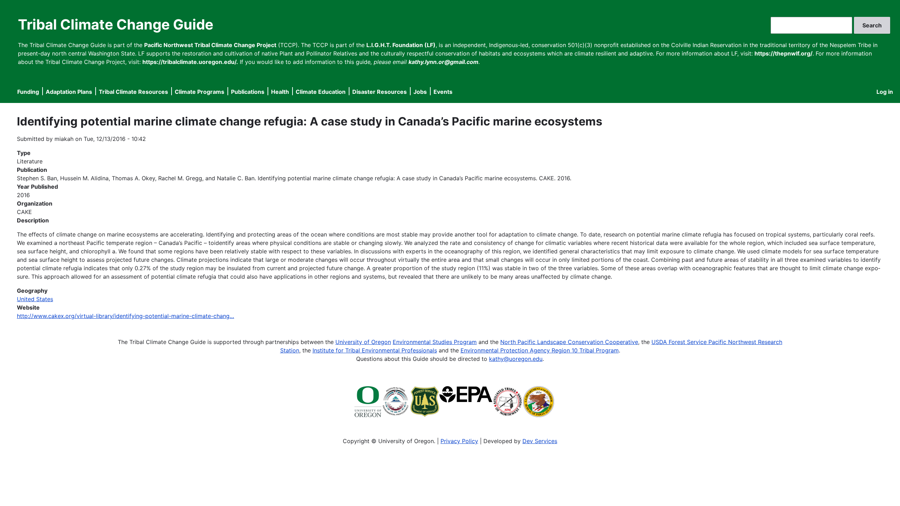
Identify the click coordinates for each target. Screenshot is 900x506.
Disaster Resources (379, 91)
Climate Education (321, 91)
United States (35, 299)
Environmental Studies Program (435, 341)
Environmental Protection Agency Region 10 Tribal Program (540, 350)
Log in (884, 91)
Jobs (420, 91)
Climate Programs (199, 91)
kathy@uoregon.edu (515, 358)
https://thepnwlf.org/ (783, 53)
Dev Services (539, 441)
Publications (247, 91)
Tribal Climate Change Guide (115, 24)
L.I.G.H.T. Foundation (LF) (401, 44)
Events (442, 91)
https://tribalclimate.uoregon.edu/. (190, 61)
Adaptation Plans (69, 91)
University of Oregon (363, 341)
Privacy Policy (459, 441)
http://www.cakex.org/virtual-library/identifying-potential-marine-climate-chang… (125, 315)
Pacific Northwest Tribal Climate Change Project (210, 44)
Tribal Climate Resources (133, 91)
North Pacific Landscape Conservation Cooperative (569, 341)
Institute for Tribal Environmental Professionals (375, 350)
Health (280, 91)
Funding (28, 91)
